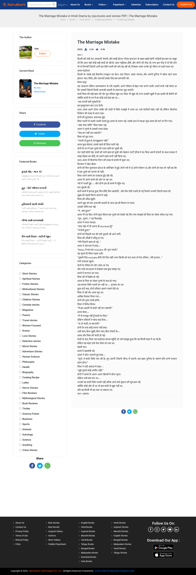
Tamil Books (86, 540)
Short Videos (54, 540)
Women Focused (31, 325)
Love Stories (29, 335)
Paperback (118, 4)
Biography (28, 372)
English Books (87, 523)
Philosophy (28, 361)
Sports (26, 424)
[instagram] (157, 529)
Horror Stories (30, 387)
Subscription (151, 4)
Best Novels (53, 527)
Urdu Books (86, 561)
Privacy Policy (22, 531)
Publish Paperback (57, 544)
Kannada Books (88, 557)
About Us (75, 4)
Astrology (27, 434)
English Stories (121, 535)
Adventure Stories (32, 351)
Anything (27, 445)
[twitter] (163, 529)
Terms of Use (21, 535)
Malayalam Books (89, 552)
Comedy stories (31, 304)
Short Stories (29, 273)
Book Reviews (30, 403)
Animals (26, 429)
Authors (52, 535)
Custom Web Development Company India (114, 571)
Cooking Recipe (30, 377)
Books (88, 4)
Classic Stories (30, 294)
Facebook (41, 124)
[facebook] (150, 529)
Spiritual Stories (31, 278)
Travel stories (29, 320)
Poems (26, 315)
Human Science (31, 356)
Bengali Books (87, 548)
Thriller (26, 408)
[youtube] (170, 529)
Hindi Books (86, 527)
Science (26, 439)
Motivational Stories (33, 289)
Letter (25, 382)
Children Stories (31, 299)
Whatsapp (41, 143)
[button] (54, 4)
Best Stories (54, 523)
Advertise (136, 4)
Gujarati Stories (121, 527)
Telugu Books (87, 544)
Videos (102, 4)
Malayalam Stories (122, 544)
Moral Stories (29, 346)
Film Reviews (29, 393)
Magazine (27, 309)
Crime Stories (29, 450)
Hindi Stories (120, 523)
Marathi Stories (121, 531)
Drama (26, 330)
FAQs (18, 544)
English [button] (61, 4)
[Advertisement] (40, 495)
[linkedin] (176, 529)
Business (27, 419)
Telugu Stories (120, 552)
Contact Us (168, 4)
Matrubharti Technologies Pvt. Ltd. (46, 571)
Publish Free (186, 4)
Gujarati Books (88, 531)
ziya (36, 48)
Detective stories (31, 341)
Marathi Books (88, 535)
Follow (42, 53)
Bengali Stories (121, 540)
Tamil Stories (120, 548)
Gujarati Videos (55, 531)
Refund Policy (21, 540)
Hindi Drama (40, 91)
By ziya (37, 87)
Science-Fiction (30, 413)
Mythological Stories (33, 398)
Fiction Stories (30, 284)
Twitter (41, 134)
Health (26, 367)
